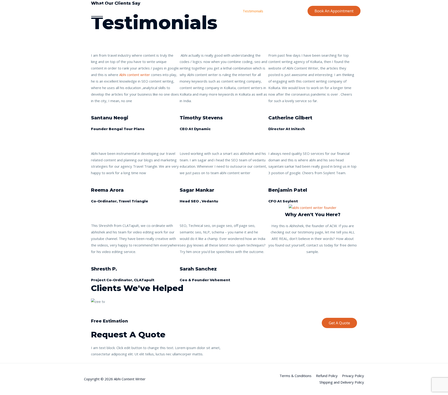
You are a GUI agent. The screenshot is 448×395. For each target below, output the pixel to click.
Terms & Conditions (296, 375)
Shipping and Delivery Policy (341, 382)
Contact (294, 11)
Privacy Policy (353, 375)
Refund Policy (327, 375)
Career (275, 11)
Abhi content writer (134, 74)
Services (229, 11)
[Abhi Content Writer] (103, 10)
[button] (224, 308)
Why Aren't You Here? (312, 214)
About (210, 11)
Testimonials (253, 11)
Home (194, 11)
